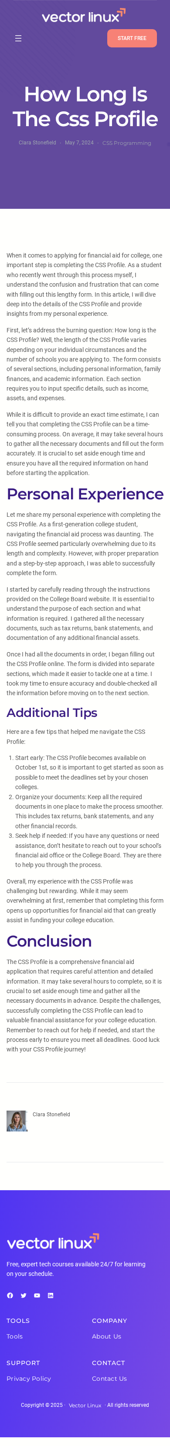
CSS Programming (126, 143)
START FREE (132, 38)
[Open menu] (18, 38)
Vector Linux (85, 1405)
